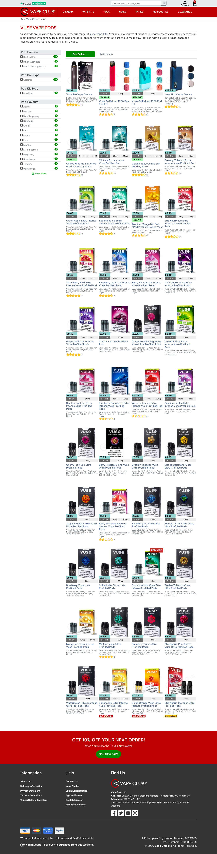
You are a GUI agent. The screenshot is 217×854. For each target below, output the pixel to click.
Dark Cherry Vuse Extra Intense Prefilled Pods (178, 284)
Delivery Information (31, 786)
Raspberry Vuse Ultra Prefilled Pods (144, 645)
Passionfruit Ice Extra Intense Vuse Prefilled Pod (180, 404)
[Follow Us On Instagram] (135, 812)
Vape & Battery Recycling (33, 800)
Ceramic (40, 79)
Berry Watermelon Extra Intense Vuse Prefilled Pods (113, 526)
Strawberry (40, 159)
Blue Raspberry (40, 116)
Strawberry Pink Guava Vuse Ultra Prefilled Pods (179, 645)
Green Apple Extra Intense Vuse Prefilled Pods (81, 222)
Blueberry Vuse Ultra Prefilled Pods (78, 587)
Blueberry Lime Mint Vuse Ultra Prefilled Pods (179, 525)
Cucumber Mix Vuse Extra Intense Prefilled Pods (147, 587)
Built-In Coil (40, 56)
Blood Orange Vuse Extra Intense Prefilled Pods (146, 704)
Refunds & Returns (76, 804)
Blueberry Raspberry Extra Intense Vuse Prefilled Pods (114, 406)
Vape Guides (72, 786)
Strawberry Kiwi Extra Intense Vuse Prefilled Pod (81, 284)
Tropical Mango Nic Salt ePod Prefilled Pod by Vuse (147, 225)
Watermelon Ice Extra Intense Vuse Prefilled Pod (147, 404)
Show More (40, 173)
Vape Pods (31, 19)
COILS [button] (122, 11)
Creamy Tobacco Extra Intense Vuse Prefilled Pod (180, 162)
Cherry (40, 125)
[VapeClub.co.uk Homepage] (21, 19)
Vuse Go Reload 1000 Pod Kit (147, 103)
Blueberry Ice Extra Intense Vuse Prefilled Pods (114, 284)
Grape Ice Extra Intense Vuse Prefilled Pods (79, 343)
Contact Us (72, 781)
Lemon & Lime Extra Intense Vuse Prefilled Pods (177, 344)
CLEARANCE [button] (185, 11)
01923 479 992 (132, 799)
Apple (40, 106)
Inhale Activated (40, 61)
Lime (40, 139)
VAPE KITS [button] (88, 11)
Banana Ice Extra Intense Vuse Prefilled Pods (113, 704)
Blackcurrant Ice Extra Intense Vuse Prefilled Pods (79, 406)
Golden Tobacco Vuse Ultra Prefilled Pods (177, 587)
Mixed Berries (40, 149)
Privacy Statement (30, 790)
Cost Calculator (74, 800)
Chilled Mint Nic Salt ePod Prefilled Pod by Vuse (81, 165)
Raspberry (40, 154)
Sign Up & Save (108, 754)
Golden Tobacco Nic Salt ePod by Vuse (146, 165)
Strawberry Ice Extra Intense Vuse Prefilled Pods (177, 223)
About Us (25, 781)
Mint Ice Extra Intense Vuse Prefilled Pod (111, 162)
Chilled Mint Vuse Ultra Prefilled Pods (112, 587)
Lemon (40, 135)
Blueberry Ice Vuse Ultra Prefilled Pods (146, 525)
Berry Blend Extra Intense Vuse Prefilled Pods (146, 284)
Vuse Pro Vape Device (79, 94)
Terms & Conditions (31, 795)
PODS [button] (107, 11)
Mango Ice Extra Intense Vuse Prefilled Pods (80, 645)
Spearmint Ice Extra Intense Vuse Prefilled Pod (114, 222)
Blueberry (40, 120)
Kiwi (40, 130)
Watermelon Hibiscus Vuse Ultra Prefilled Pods (81, 704)
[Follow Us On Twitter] (121, 812)
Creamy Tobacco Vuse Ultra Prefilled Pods (145, 466)
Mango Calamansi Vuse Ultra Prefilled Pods (178, 466)
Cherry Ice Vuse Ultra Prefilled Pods (78, 466)
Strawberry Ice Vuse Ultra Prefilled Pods (180, 704)
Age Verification (74, 795)
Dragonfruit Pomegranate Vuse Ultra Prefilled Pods (146, 343)
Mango (40, 144)
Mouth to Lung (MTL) (40, 66)
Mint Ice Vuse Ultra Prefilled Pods (110, 645)
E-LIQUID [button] (68, 11)
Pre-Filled (40, 93)
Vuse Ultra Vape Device (178, 94)
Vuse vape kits (98, 34)
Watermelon (40, 168)
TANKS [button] (139, 11)
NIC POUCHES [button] (160, 11)
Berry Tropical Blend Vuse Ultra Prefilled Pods (114, 466)
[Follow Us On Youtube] (128, 812)
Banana (40, 111)
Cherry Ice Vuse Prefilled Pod (113, 343)
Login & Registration (77, 790)
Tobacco (40, 163)
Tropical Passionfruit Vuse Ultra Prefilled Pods (81, 525)
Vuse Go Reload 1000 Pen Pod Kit (114, 103)
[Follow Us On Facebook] (114, 812)
